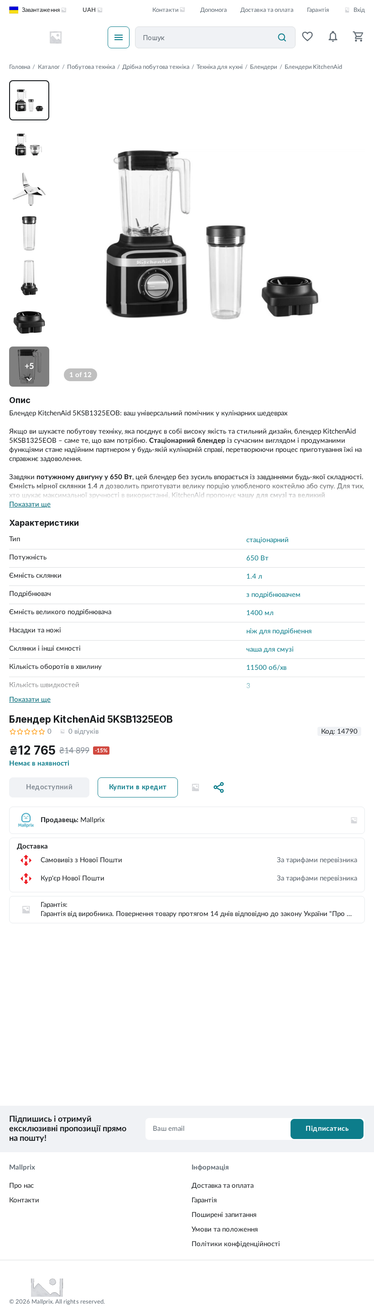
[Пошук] (282, 37)
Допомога (213, 10)
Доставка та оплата (266, 10)
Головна (19, 67)
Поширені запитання (224, 1214)
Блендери (263, 67)
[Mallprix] (55, 37)
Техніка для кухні (220, 67)
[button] (195, 787)
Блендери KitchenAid (313, 67)
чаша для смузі (270, 649)
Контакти (24, 1200)
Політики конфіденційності (236, 1244)
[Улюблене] (307, 37)
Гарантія (317, 10)
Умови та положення (225, 1229)
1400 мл (260, 613)
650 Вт (257, 558)
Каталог (49, 67)
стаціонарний (267, 540)
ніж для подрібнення (279, 631)
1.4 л (254, 576)
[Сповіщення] (333, 37)
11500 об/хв (266, 667)
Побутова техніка (91, 67)
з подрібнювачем (273, 594)
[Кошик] (358, 37)
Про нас (21, 1185)
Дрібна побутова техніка (155, 67)
